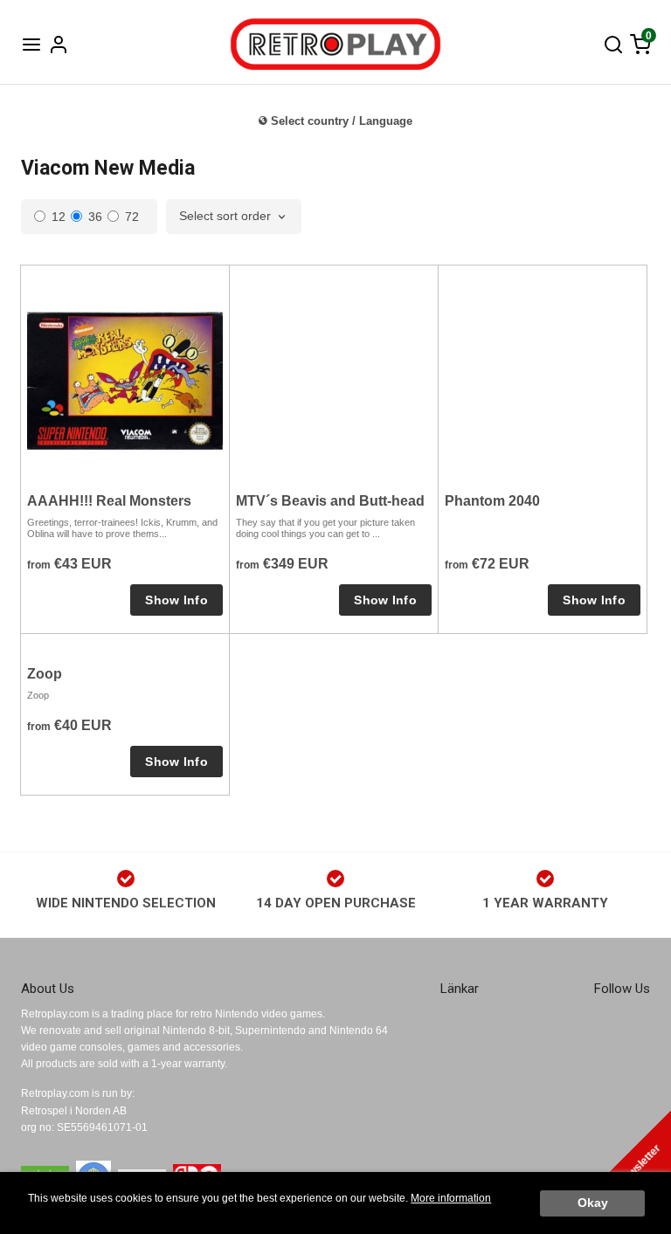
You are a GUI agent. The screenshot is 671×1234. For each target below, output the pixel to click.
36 (95, 217)
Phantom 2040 (492, 500)
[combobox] (233, 217)
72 (132, 217)
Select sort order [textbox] (225, 216)
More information (451, 1198)
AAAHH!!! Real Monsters (109, 500)
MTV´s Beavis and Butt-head (330, 500)
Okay (593, 1203)
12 (59, 217)
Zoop (44, 673)
